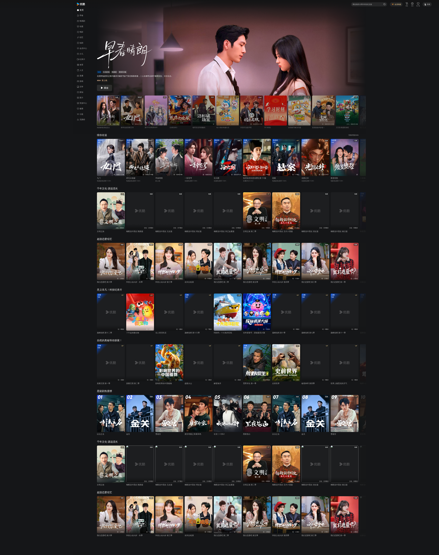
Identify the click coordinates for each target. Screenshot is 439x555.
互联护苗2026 (353, 135)
